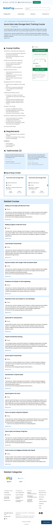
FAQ (40, 506)
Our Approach (20, 492)
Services (33, 14)
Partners (41, 497)
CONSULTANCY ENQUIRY (40, 54)
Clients (41, 499)
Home (6, 21)
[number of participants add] (46, 61)
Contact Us (37, 2)
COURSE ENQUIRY (40, 50)
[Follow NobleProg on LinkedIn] (42, 513)
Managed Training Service (32, 496)
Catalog (6, 492)
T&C (40, 508)
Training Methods (6, 497)
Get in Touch (46, 522)
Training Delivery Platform (30, 500)
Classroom (38, 66)
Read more (7, 38)
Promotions (7, 495)
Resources (7, 500)
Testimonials (43, 501)
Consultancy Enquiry (19, 497)
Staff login (26, 524)
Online (36, 63)
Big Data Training (11, 21)
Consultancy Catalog (19, 501)
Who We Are (45, 14)
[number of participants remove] (35, 61)
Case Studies (19, 495)
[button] (47, 185)
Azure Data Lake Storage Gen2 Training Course (26, 21)
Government (21, 14)
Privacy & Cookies (26, 521)
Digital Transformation (32, 493)
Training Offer (7, 14)
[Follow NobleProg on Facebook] (39, 513)
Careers (41, 503)
